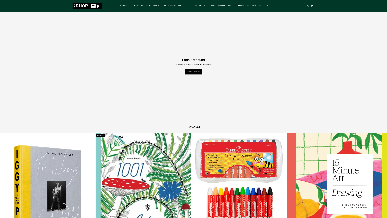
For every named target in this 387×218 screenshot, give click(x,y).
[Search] (303, 6)
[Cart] (312, 6)
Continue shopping (194, 72)
